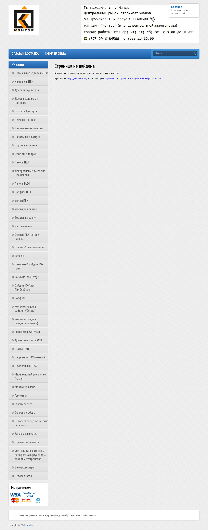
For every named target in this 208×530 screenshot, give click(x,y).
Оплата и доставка (25, 53)
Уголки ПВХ (21, 200)
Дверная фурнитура (27, 90)
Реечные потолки (25, 120)
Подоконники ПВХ (26, 366)
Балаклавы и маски (26, 434)
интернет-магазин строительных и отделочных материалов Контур (132, 78)
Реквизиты (90, 515)
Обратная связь (72, 515)
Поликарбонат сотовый (29, 247)
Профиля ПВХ (23, 192)
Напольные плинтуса (27, 137)
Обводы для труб (26, 154)
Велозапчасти (23, 476)
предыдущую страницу (77, 78)
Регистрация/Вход (50, 515)
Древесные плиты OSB (28, 340)
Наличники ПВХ (24, 81)
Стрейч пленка (23, 404)
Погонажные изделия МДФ (31, 73)
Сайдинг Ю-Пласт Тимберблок (25, 287)
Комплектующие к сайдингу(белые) (25, 308)
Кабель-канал (23, 226)
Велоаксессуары (25, 467)
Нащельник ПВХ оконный (30, 357)
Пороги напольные (26, 145)
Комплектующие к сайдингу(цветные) (26, 321)
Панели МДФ (22, 183)
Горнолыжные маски (27, 442)
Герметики (21, 395)
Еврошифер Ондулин (27, 332)
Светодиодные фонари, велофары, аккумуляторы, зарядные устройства (30, 455)
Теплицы (20, 256)
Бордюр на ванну (25, 217)
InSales (29, 525)
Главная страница (28, 515)
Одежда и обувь (25, 412)
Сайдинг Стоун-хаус (27, 277)
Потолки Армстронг (27, 111)
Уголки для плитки (26, 209)
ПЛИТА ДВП (22, 349)
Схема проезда (55, 53)
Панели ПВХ (22, 162)
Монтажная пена (25, 387)
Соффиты (20, 298)
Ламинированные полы (29, 128)
